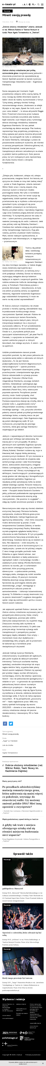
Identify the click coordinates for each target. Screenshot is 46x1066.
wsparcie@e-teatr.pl (35, 1023)
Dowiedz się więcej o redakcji (22, 1014)
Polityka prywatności (32, 1055)
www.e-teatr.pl (6, 1015)
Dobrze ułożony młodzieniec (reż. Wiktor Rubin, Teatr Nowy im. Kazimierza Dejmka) (24, 768)
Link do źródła (7, 745)
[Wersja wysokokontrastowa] (30, 4)
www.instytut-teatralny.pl (34, 1027)
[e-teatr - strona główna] (8, 4)
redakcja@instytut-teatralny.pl (21, 1009)
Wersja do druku (24, 22)
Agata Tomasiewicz (10, 753)
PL (33, 4)
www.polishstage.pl (7, 1018)
